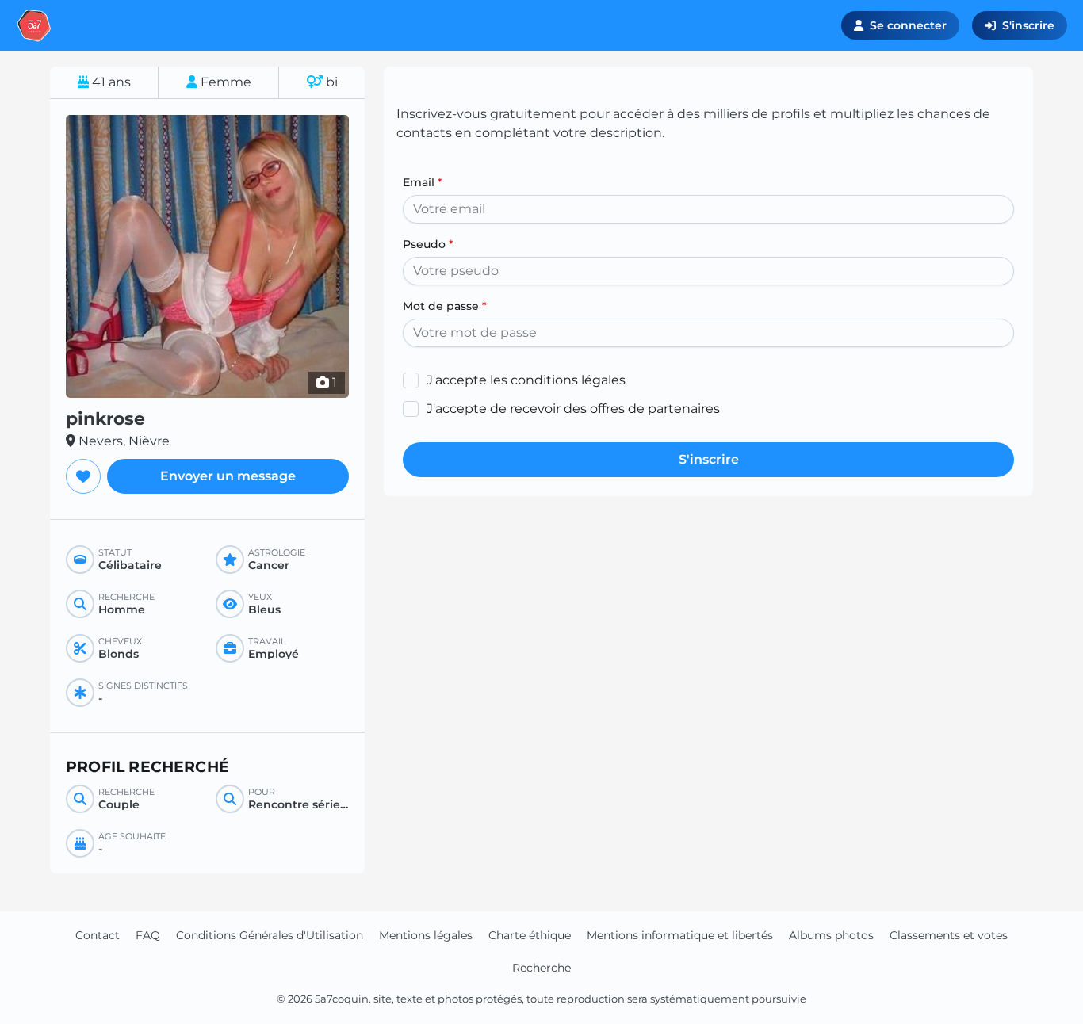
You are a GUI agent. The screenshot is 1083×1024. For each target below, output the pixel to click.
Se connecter (908, 25)
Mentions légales (426, 935)
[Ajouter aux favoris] (83, 476)
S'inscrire (1028, 25)
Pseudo (428, 244)
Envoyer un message (228, 475)
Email (422, 182)
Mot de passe (445, 306)
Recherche (541, 968)
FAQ (148, 935)
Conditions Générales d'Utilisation (269, 935)
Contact (97, 935)
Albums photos (831, 935)
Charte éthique (529, 935)
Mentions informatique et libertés (680, 935)
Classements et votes (949, 935)
